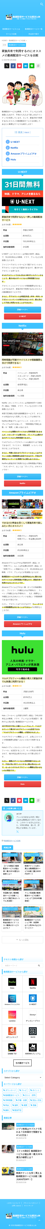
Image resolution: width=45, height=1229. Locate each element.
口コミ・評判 (30, 1095)
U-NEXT (16, 142)
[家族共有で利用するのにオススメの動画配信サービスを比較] (25, 65)
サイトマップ (28, 1206)
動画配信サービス (12, 1095)
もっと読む (24, 939)
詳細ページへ (22, 309)
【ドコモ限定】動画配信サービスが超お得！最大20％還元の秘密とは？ (29, 1154)
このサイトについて (13, 1203)
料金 (7, 1105)
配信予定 (18, 1110)
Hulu (14, 159)
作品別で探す (33, 34)
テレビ (24, 1090)
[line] (31, 65)
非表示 (26, 132)
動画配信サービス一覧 (33, 29)
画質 (25, 1105)
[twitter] (6, 65)
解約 (7, 1110)
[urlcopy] (38, 65)
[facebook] (13, 65)
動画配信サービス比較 (12, 841)
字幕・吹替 (22, 1100)
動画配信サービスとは (11, 29)
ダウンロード (10, 1090)
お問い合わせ (16, 1206)
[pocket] (19, 65)
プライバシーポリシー (30, 1203)
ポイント (35, 1090)
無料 (16, 1105)
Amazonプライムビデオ (24, 153)
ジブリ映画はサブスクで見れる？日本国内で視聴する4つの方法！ (29, 1132)
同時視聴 (8, 1100)
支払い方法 (36, 1100)
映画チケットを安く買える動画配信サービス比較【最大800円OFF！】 (29, 1176)
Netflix (15, 147)
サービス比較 (11, 34)
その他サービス (23, 1063)
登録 (34, 1105)
